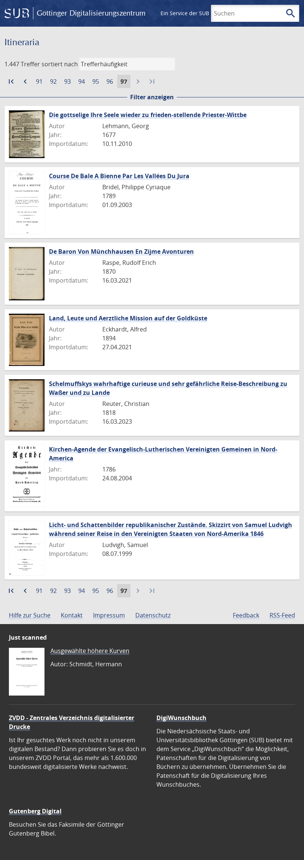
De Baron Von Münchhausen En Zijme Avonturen (121, 251)
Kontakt (72, 615)
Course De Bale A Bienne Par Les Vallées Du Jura (119, 176)
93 (69, 82)
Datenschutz (153, 615)
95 (97, 82)
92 (55, 82)
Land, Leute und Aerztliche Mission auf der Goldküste (128, 318)
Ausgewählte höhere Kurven (89, 651)
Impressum (109, 615)
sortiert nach (60, 64)
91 (41, 82)
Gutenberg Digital (35, 811)
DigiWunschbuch (181, 718)
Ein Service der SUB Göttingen (198, 13)
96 (111, 82)
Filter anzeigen (152, 97)
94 (83, 82)
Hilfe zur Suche (29, 615)
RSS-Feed (282, 615)
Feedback (246, 615)
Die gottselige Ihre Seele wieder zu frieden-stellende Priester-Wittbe (148, 115)
